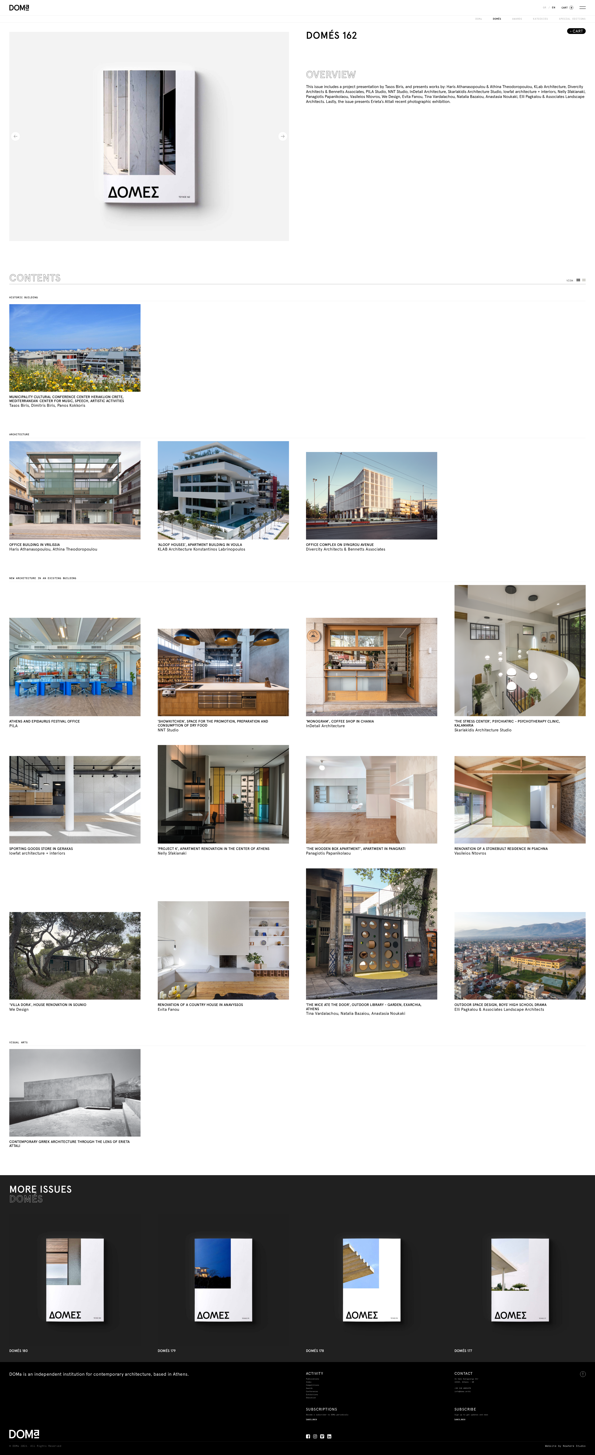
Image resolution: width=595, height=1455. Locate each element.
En (553, 7)
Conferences (312, 1392)
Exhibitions (312, 1395)
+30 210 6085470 (462, 1388)
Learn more (311, 1419)
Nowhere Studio (574, 1446)
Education (311, 1398)
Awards (309, 1388)
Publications (312, 1379)
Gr (544, 7)
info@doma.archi (462, 1392)
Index (308, 1382)
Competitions (312, 1385)
